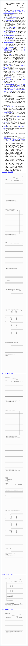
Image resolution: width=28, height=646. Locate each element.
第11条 (13, 140)
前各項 (5, 126)
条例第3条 (8, 65)
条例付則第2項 (7, 138)
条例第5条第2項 (11, 106)
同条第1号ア (15, 71)
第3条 (18, 139)
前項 (18, 116)
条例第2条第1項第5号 (9, 20)
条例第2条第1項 (10, 47)
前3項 (5, 122)
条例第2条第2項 (8, 50)
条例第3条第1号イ (10, 54)
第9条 (8, 140)
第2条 (14, 139)
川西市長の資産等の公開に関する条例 (14, 12)
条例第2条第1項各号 (11, 17)
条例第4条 (8, 77)
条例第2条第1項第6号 (9, 31)
